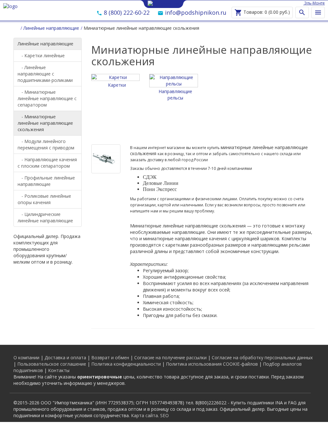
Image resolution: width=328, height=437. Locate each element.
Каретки (117, 85)
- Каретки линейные (41, 55)
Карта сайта (144, 415)
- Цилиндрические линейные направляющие (45, 217)
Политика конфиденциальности (126, 364)
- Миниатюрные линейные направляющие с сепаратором (47, 98)
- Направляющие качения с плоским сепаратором (47, 162)
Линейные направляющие (45, 44)
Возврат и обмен (110, 357)
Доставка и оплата (65, 357)
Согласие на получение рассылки (170, 357)
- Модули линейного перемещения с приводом (46, 144)
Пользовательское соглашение (51, 364)
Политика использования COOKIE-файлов (212, 364)
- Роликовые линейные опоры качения (44, 199)
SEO (164, 415)
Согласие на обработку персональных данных (262, 357)
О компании (26, 357)
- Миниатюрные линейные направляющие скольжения (45, 123)
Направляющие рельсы (175, 94)
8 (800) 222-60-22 (126, 12)
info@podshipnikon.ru (194, 12)
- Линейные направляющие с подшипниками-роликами (45, 73)
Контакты (59, 370)
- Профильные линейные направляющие (46, 181)
